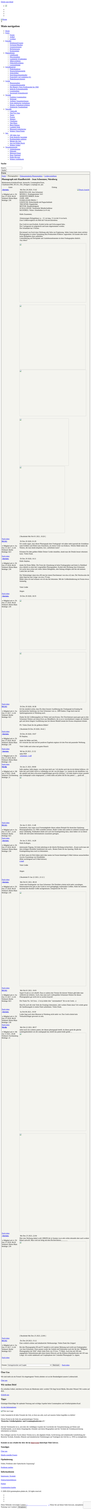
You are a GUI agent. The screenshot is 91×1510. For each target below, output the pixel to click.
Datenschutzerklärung (8, 1480)
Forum (12, 35)
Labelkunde (14, 55)
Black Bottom (15, 125)
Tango (12, 115)
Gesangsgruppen (16, 47)
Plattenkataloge (15, 69)
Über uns (4, 1380)
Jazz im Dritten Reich (17, 143)
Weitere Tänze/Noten (17, 131)
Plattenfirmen (10, 53)
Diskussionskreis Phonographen (31, 176)
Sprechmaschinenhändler (18, 75)
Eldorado (13, 151)
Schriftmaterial (10, 67)
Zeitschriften (14, 73)
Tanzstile (8, 109)
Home (7, 31)
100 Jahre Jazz (15, 135)
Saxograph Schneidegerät (19, 93)
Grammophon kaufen (8, 1487)
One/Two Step (15, 113)
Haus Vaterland (15, 155)
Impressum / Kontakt (8, 1476)
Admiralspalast (15, 149)
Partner (3, 1484)
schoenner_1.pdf (26, 756)
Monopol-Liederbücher (18, 129)
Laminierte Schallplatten (18, 59)
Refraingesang (15, 49)
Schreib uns (5, 1395)
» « (37, 1505)
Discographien (15, 57)
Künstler (8, 41)
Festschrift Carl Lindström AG (20, 77)
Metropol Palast (15, 153)
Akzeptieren (22, 1507)
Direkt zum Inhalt (7, 2)
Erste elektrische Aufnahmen (20, 103)
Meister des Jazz (15, 141)
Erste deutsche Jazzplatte (18, 137)
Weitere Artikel (15, 145)
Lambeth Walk (15, 127)
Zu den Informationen (8, 1407)
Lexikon (13, 39)
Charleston (13, 121)
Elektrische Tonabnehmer (19, 107)
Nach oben (5, 539)
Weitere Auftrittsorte (17, 159)
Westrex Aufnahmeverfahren (20, 105)
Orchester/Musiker (16, 45)
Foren (7, 33)
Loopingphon (14, 91)
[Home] (4, 19)
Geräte (7, 81)
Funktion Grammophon (18, 97)
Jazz (6, 133)
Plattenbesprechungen (17, 79)
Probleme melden (7, 1467)
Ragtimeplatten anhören (18, 139)
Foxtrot (12, 117)
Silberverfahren (15, 61)
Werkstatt (13, 99)
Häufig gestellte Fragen (9, 1455)
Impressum (35, 1443)
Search (3, 168)
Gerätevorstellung (50, 176)
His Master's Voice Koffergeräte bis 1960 (24, 87)
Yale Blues (13, 123)
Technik (8, 95)
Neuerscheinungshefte (17, 71)
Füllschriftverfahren (17, 63)
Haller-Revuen (15, 157)
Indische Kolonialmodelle (19, 89)
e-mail (22, 861)
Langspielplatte (15, 65)
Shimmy (13, 119)
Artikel (12, 37)
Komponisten (14, 51)
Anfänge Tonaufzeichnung (19, 101)
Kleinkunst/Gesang (16, 43)
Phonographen (15, 83)
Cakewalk (13, 111)
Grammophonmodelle (17, 85)
